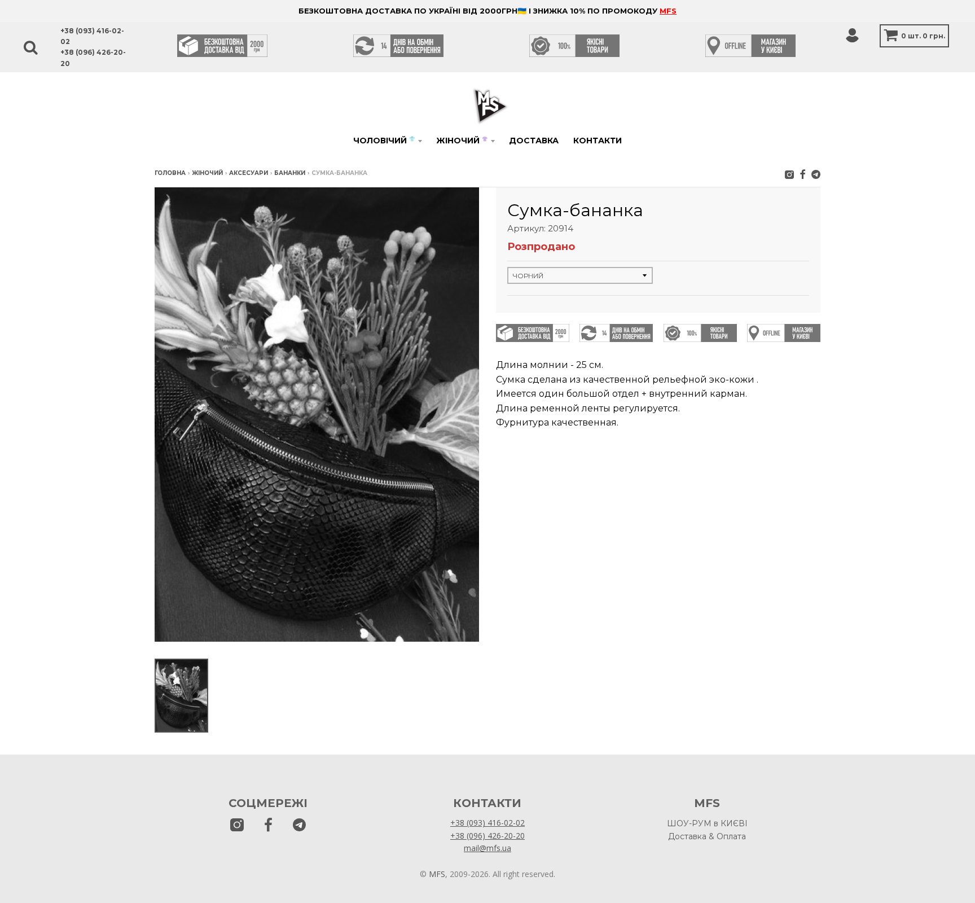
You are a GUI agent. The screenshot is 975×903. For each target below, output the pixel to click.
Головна (170, 173)
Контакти (597, 140)
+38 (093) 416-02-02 (487, 822)
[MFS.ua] (803, 174)
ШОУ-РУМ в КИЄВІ (707, 823)
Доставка (534, 140)
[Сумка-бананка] (181, 696)
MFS (668, 10)
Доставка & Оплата (707, 836)
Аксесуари (248, 173)
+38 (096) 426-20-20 (487, 835)
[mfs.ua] (789, 174)
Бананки (289, 173)
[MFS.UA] (815, 174)
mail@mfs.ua (487, 848)
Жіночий (462, 140)
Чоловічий (384, 140)
